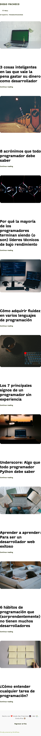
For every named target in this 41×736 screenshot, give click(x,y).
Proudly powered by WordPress (9, 732)
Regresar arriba (20, 724)
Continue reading (6, 87)
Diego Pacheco (10, 4)
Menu (6, 11)
